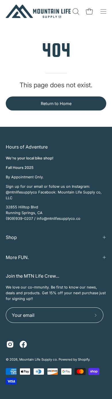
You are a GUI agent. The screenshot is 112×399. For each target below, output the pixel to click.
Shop (11, 237)
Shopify (83, 359)
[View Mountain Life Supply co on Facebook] (23, 344)
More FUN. (17, 257)
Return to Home (56, 103)
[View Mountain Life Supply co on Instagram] (10, 344)
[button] (75, 11)
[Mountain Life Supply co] (38, 11)
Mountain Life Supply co (38, 359)
